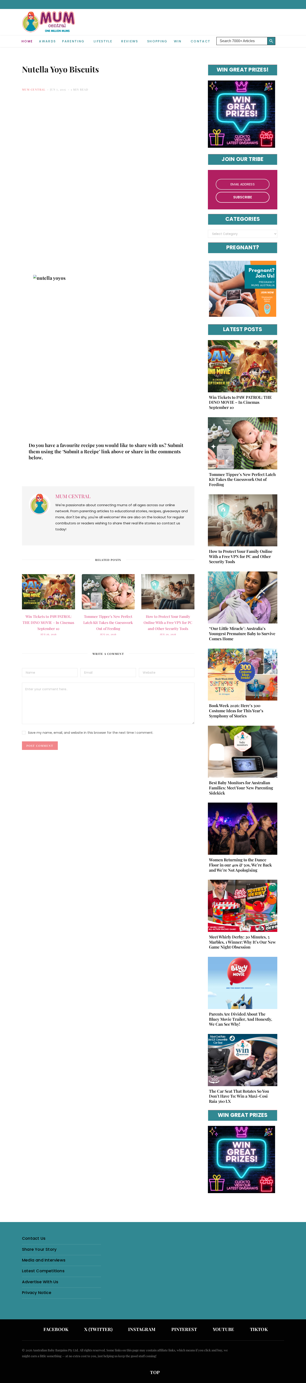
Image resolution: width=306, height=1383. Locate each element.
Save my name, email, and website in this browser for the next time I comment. (90, 732)
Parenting (73, 41)
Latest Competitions (43, 1271)
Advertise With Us (40, 1282)
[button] (280, 37)
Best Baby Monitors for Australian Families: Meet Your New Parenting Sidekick (241, 788)
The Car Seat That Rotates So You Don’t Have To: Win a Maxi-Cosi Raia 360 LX (239, 1096)
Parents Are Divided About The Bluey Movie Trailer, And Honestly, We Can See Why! (240, 1019)
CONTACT (200, 41)
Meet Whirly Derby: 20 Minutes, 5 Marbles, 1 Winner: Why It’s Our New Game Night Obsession (242, 942)
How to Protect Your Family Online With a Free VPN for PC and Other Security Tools (168, 622)
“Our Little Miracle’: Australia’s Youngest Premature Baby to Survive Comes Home (242, 633)
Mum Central (33, 89)
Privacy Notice (36, 1292)
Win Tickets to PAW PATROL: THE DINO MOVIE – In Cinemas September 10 (48, 622)
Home (27, 41)
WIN (178, 41)
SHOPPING (157, 41)
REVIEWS (129, 41)
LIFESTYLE (103, 41)
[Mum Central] (49, 26)
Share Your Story (39, 1249)
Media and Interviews (43, 1260)
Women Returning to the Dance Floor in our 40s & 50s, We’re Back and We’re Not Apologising (240, 865)
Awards (47, 41)
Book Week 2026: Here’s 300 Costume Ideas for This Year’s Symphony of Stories (236, 711)
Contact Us (33, 1238)
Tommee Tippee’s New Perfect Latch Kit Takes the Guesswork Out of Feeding (108, 622)
